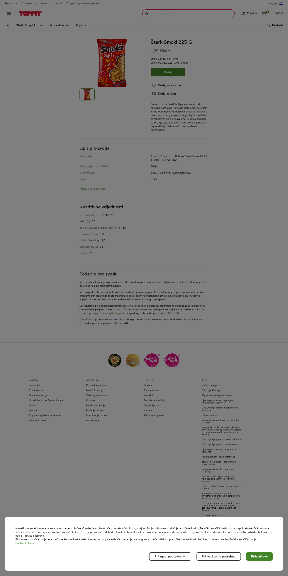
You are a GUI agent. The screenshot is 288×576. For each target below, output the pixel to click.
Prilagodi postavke (167, 556)
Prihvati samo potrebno (219, 556)
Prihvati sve (259, 556)
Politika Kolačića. (25, 543)
